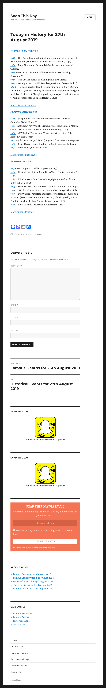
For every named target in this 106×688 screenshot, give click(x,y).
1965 (13, 79)
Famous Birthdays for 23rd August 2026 (33, 577)
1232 (12, 58)
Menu (90, 17)
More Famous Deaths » (22, 212)
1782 (12, 179)
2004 (13, 87)
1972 (12, 147)
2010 (13, 204)
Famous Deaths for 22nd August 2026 (32, 588)
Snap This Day (23, 16)
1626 (13, 72)
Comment (16, 266)
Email (14, 318)
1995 (13, 194)
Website (14, 330)
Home (13, 640)
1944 (13, 133)
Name (14, 305)
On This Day (37, 234)
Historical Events (22, 621)
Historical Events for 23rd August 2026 (33, 581)
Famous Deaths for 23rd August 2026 (32, 574)
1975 (12, 83)
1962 (13, 144)
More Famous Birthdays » (23, 155)
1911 (12, 126)
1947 (13, 140)
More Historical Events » (23, 105)
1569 (13, 65)
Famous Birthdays (22, 613)
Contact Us (16, 672)
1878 (12, 118)
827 (12, 168)
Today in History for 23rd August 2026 (32, 585)
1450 (13, 172)
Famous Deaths (21, 617)
